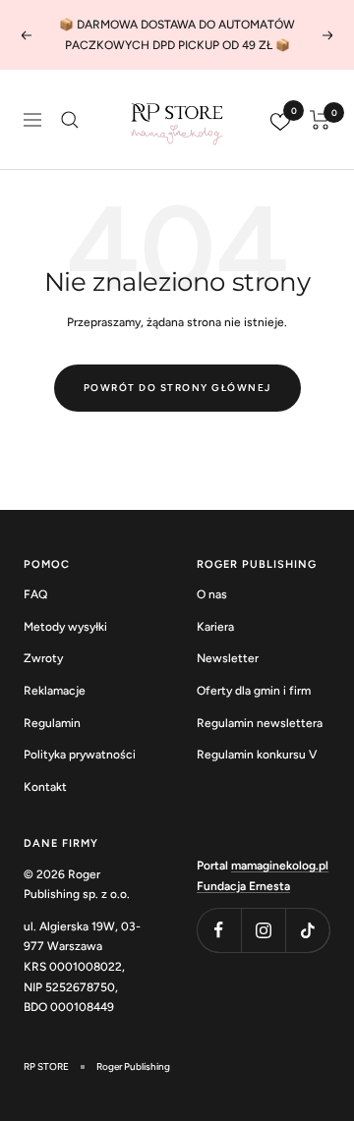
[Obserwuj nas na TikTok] (307, 930)
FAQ (35, 594)
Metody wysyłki (65, 627)
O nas (212, 594)
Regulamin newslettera (260, 723)
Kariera (215, 627)
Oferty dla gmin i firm (254, 691)
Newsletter (228, 658)
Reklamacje (55, 691)
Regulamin (52, 723)
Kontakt (45, 787)
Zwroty (43, 658)
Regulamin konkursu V (257, 754)
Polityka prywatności (80, 754)
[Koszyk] (320, 120)
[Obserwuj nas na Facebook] (219, 930)
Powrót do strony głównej (177, 387)
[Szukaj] (70, 120)
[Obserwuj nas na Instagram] (263, 930)
